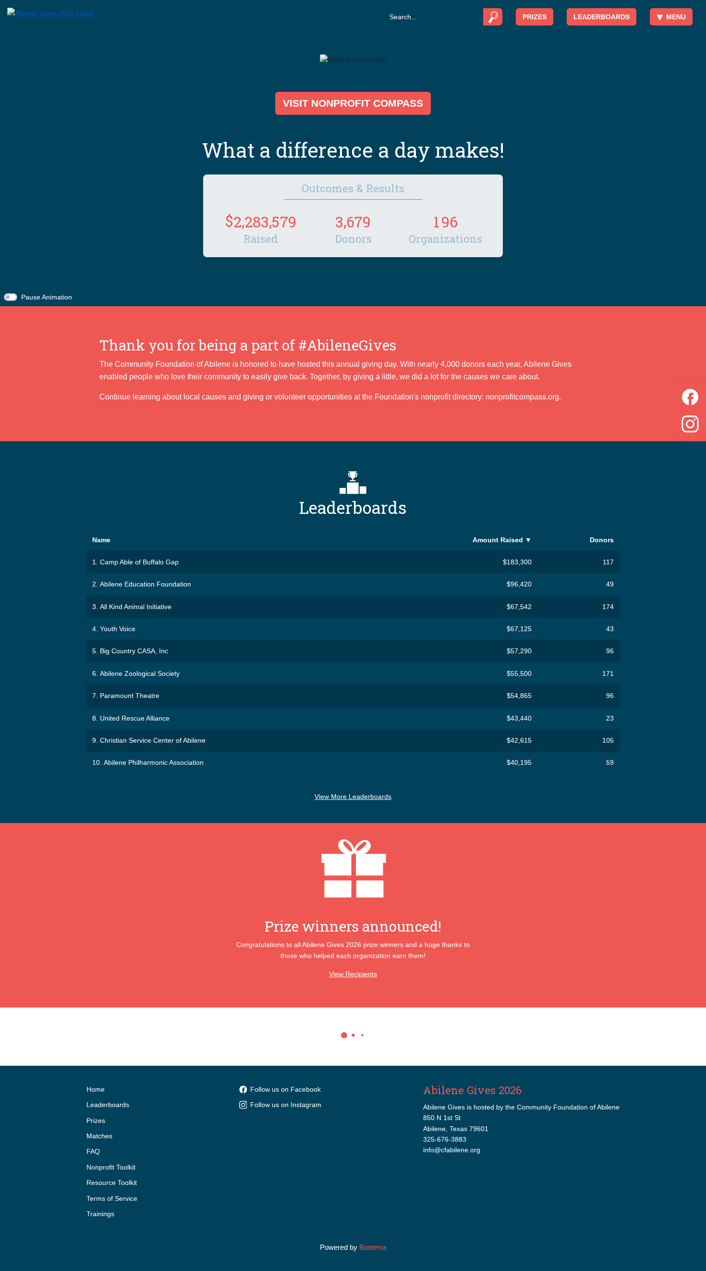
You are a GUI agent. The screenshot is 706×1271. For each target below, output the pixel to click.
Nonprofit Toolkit (110, 1167)
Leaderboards (601, 17)
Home (95, 1089)
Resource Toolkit (111, 1182)
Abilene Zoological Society (140, 673)
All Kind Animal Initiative (135, 607)
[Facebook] (690, 395)
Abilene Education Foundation (145, 584)
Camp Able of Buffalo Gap (139, 562)
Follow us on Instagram (285, 1105)
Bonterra (372, 1247)
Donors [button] (602, 540)
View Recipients (353, 974)
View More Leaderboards (353, 796)
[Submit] (493, 16)
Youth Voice (117, 629)
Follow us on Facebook (285, 1089)
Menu (676, 17)
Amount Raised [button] (502, 540)
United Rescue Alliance (135, 718)
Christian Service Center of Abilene (153, 740)
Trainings (100, 1214)
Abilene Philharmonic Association (154, 762)
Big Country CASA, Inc (134, 651)
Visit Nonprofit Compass (353, 103)
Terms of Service (111, 1198)
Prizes (535, 17)
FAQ (93, 1151)
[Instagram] (690, 422)
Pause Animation (46, 297)
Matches (99, 1136)
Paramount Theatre (129, 695)
